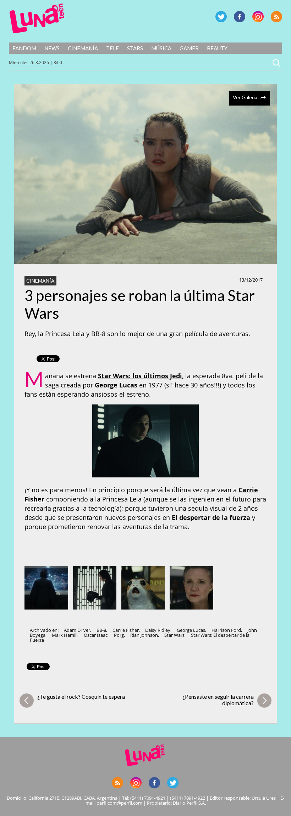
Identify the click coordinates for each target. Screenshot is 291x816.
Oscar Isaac (96, 635)
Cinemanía (83, 48)
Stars (135, 48)
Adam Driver (77, 630)
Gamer (189, 48)
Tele (112, 48)
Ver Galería (245, 97)
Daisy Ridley (157, 630)
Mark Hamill (64, 635)
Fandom (24, 48)
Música (161, 48)
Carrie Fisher (125, 630)
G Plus (258, 16)
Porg (119, 635)
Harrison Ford (226, 630)
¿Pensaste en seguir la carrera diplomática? (218, 699)
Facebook (239, 16)
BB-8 (101, 630)
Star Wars (174, 635)
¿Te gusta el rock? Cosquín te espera (81, 696)
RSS (276, 16)
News (52, 48)
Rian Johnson (144, 635)
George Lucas (191, 630)
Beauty (217, 48)
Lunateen (37, 18)
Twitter (221, 16)
